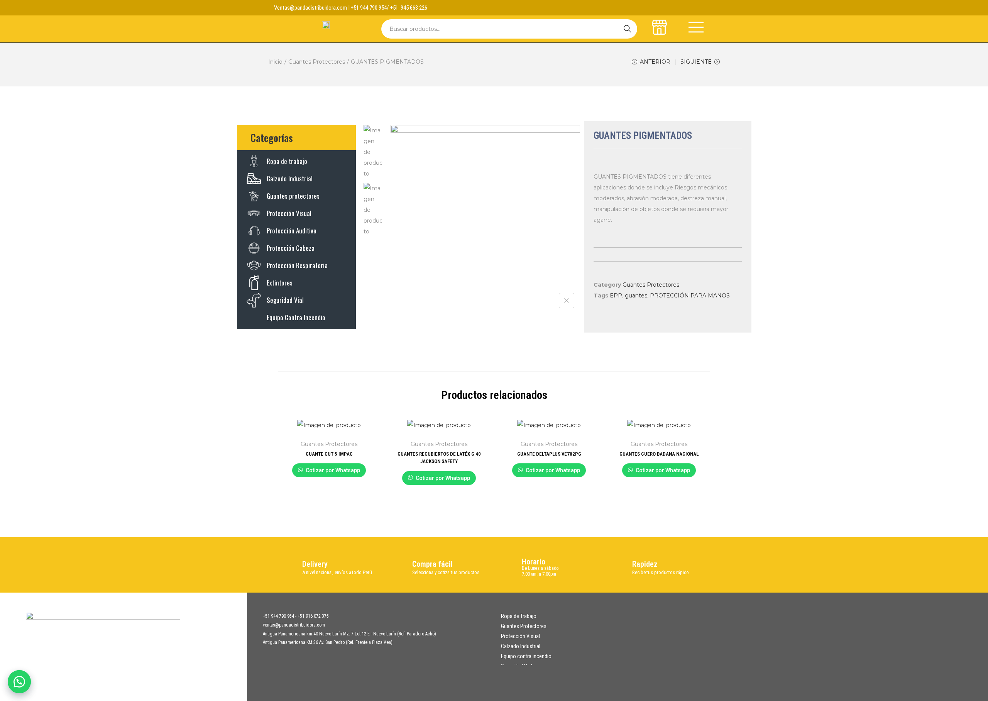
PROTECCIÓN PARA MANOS (690, 295)
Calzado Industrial (520, 646)
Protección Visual (520, 636)
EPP (616, 295)
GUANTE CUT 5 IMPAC (329, 454)
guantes (636, 295)
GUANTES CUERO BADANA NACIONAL (659, 454)
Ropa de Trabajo (518, 616)
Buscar (627, 28)
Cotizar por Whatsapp (333, 470)
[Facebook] (684, 7)
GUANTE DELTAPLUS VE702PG (549, 454)
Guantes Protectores (316, 61)
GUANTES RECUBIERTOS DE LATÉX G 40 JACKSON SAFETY (439, 458)
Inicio (275, 61)
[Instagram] (699, 7)
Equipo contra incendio (526, 656)
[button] (19, 681)
